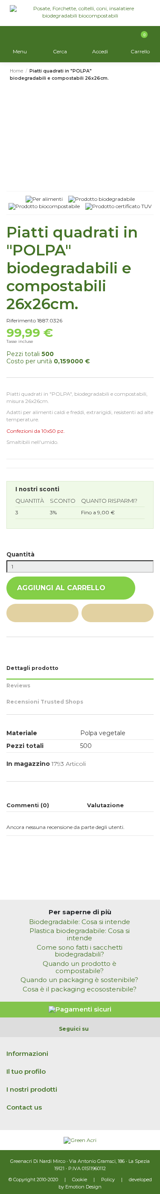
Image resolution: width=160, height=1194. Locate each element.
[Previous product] (140, 75)
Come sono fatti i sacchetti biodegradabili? (79, 951)
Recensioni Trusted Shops (44, 701)
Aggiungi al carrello (61, 588)
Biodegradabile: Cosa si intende (79, 922)
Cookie (79, 1179)
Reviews (18, 685)
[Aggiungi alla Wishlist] (42, 613)
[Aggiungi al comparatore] (117, 613)
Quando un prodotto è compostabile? (79, 967)
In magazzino (28, 764)
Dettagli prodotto (32, 668)
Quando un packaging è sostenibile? (79, 980)
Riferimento (21, 320)
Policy (108, 1179)
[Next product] (147, 75)
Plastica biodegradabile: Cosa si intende (79, 934)
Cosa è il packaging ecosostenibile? (80, 989)
